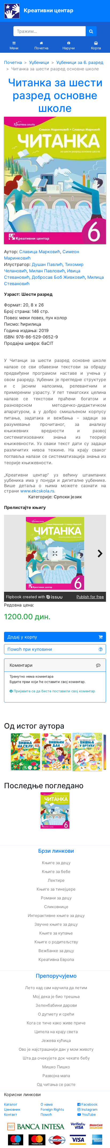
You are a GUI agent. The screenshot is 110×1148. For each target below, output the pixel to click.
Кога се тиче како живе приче (56, 1022)
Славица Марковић (39, 251)
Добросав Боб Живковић (58, 277)
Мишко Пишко (56, 1066)
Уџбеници (39, 62)
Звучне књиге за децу (56, 924)
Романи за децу (56, 897)
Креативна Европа (56, 959)
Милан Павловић (47, 270)
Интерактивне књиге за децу (56, 915)
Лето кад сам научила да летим (56, 987)
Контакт (10, 1115)
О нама (47, 1104)
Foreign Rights (52, 1109)
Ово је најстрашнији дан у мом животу (56, 1049)
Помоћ (46, 1115)
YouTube (88, 1115)
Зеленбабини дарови (56, 1005)
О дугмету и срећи (56, 1014)
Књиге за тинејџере (56, 889)
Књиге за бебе (56, 871)
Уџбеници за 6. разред (79, 62)
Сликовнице (56, 906)
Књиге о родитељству (56, 941)
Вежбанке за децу (56, 950)
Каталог (10, 1104)
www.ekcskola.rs (37, 491)
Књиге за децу (56, 862)
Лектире (56, 880)
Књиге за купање (56, 933)
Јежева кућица (56, 1040)
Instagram (88, 1109)
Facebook (88, 1104)
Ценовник (12, 1109)
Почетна (13, 62)
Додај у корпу (22, 637)
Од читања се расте (56, 1084)
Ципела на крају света (56, 1031)
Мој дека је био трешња (56, 996)
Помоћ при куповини (29, 649)
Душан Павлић (47, 264)
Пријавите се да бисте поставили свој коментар (54, 691)
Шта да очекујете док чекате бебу (56, 1058)
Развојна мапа (56, 1075)
